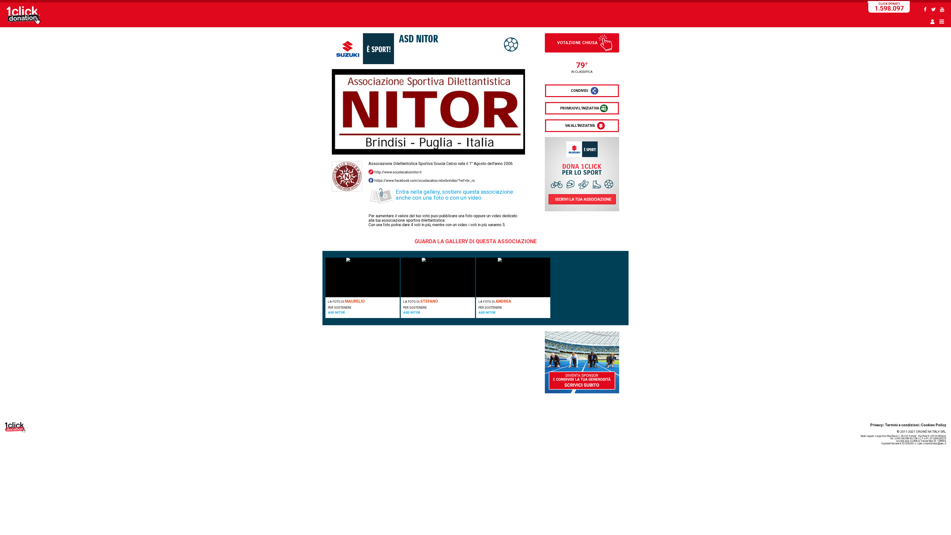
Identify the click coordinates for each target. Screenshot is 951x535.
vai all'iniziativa (580, 126)
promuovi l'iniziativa (579, 108)
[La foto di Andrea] (513, 277)
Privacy (876, 425)
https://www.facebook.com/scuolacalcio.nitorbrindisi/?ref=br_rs (424, 181)
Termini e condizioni (902, 425)
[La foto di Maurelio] (362, 277)
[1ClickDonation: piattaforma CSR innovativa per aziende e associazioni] (23, 24)
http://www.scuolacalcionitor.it (398, 172)
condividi (579, 91)
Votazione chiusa (577, 42)
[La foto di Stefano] (438, 277)
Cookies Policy (933, 425)
